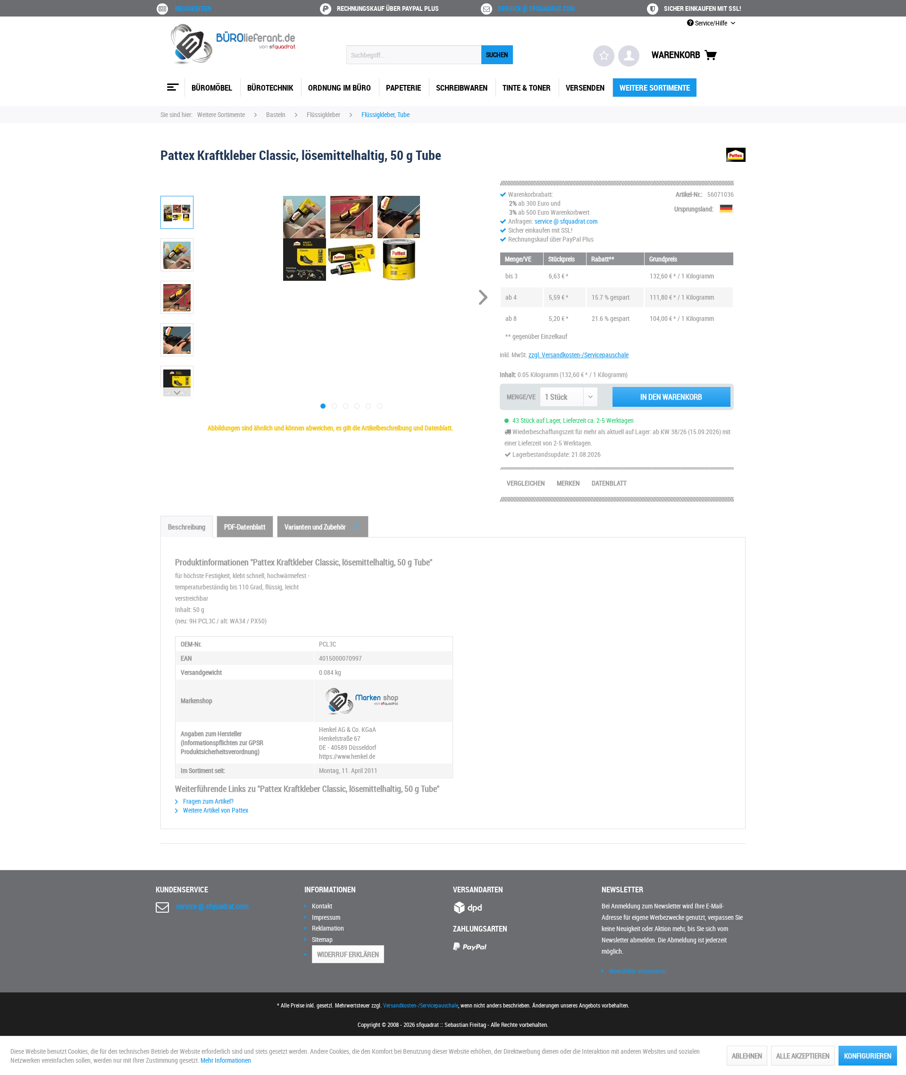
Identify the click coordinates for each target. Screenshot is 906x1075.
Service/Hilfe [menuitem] (711, 22)
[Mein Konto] (628, 56)
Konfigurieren (867, 1055)
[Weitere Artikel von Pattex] (736, 164)
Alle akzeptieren (803, 1055)
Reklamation (328, 928)
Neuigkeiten (193, 8)
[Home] (171, 83)
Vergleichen (526, 483)
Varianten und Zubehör (321, 526)
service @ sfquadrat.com (536, 8)
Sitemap (322, 939)
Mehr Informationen (226, 1060)
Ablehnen (747, 1055)
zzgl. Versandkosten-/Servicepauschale (578, 354)
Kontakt (322, 905)
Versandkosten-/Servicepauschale (420, 1005)
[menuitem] (429, 54)
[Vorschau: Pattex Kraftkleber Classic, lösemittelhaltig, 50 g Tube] (176, 212)
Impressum (326, 917)
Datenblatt (609, 483)
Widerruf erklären (348, 954)
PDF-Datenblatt (245, 526)
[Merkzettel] (603, 56)
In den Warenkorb (671, 397)
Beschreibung (186, 526)
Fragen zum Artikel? (208, 801)
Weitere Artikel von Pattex (215, 810)
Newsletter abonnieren (637, 970)
